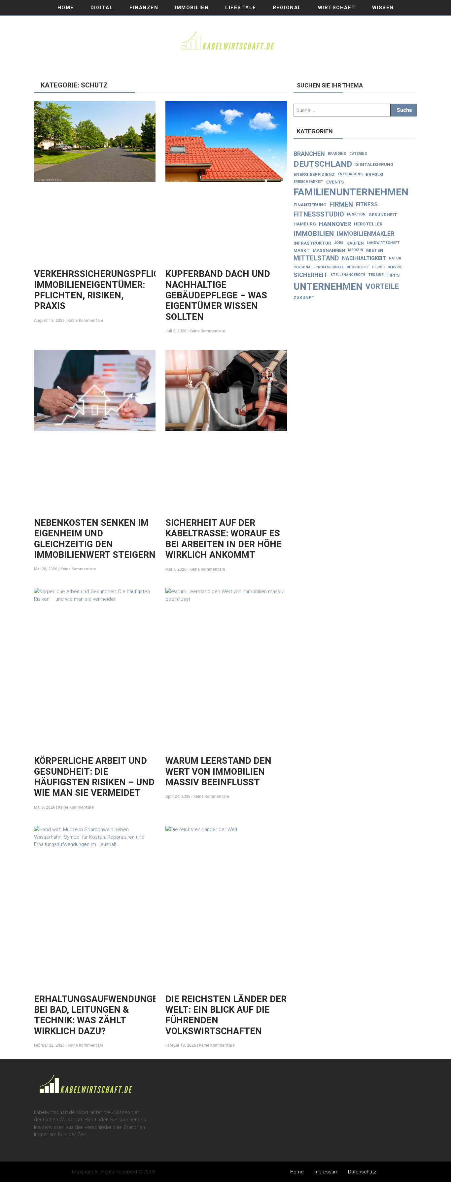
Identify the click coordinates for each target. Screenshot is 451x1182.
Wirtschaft (337, 8)
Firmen (341, 204)
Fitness (367, 204)
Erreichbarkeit (308, 182)
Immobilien (192, 8)
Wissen (383, 8)
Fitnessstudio (319, 214)
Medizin (355, 250)
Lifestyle (240, 8)
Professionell (329, 267)
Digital (101, 8)
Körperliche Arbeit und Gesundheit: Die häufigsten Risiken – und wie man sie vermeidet (94, 777)
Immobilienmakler (365, 233)
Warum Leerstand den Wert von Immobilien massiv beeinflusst (218, 772)
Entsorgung (350, 174)
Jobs (338, 243)
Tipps (393, 275)
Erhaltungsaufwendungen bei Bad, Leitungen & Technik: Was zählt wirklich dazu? (99, 1015)
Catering (358, 154)
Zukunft (304, 297)
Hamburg (305, 223)
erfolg (374, 174)
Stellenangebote (347, 275)
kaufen (355, 243)
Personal (303, 267)
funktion (356, 214)
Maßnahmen (329, 250)
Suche (404, 110)
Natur (395, 258)
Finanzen (143, 8)
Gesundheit (382, 214)
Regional (287, 8)
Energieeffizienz (314, 174)
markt (302, 250)
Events (335, 182)
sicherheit (311, 274)
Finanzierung (310, 204)
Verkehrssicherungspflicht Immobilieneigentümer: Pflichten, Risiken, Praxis (102, 290)
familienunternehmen (351, 192)
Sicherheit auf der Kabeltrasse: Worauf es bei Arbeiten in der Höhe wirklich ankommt (223, 539)
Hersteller (368, 223)
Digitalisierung (374, 164)
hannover (335, 223)
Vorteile (382, 286)
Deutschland (323, 164)
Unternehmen (328, 286)
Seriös (378, 267)
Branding (337, 154)
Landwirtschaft (383, 243)
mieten (374, 250)
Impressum (325, 1172)
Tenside (375, 275)
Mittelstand (316, 258)
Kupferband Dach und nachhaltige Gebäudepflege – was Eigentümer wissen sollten (217, 295)
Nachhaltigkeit (364, 258)
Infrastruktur (312, 243)
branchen (309, 153)
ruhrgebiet (358, 267)
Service (395, 267)
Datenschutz (362, 1172)
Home (65, 8)
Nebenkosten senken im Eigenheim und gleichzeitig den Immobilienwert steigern (95, 539)
